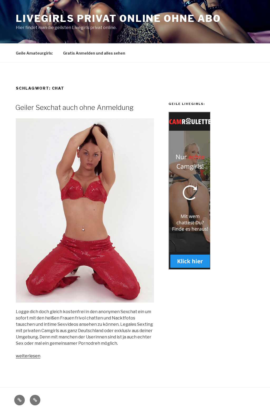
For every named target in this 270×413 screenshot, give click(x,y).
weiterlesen (28, 355)
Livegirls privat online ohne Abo (118, 18)
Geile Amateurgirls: (34, 53)
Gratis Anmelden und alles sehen (94, 53)
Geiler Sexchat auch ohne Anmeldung (74, 107)
